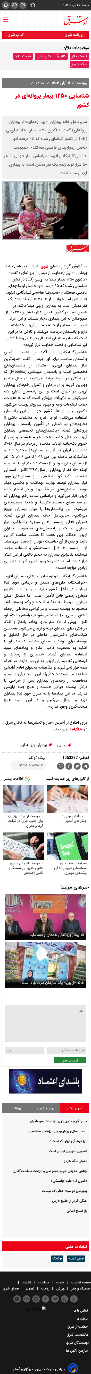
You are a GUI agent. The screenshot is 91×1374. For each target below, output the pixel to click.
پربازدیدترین (45, 1108)
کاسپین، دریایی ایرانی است (68, 1151)
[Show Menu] (5, 17)
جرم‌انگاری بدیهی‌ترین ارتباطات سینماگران (58, 1121)
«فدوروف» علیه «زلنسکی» (69, 1181)
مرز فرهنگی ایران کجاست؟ (68, 1141)
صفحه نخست (80, 1282)
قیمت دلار (79, 56)
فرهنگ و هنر (80, 1288)
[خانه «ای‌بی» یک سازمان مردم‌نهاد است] (45, 965)
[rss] (74, 1299)
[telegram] (85, 767)
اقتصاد (26, 1282)
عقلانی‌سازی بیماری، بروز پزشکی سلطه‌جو (58, 1131)
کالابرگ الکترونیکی (51, 56)
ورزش (60, 1288)
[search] (6, 5)
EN (23, 5)
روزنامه (81, 83)
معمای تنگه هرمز (75, 1161)
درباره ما (83, 1318)
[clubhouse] (26, 1299)
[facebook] (69, 767)
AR (14, 5)
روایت (45, 1288)
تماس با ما (81, 1310)
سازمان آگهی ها (77, 1350)
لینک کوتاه (37, 758)
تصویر (30, 1288)
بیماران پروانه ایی (34, 745)
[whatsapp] (60, 766)
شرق (45, 266)
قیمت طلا (23, 56)
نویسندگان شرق (77, 1342)
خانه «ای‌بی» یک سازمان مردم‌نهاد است (53, 983)
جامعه (60, 1282)
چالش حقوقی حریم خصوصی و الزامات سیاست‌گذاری (49, 1171)
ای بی (62, 745)
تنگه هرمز (79, 64)
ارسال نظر (70, 1060)
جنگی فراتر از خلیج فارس (69, 1201)
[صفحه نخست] (31, 5)
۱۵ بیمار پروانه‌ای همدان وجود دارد (57, 935)
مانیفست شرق (78, 1334)
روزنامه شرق (74, 35)
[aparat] (36, 1299)
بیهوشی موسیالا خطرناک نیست (64, 1191)
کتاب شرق (16, 35)
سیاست (43, 1282)
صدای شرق (11, 1288)
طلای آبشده (76, 1258)
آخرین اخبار (74, 1108)
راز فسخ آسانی (76, 1210)
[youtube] (17, 1299)
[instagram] (64, 1299)
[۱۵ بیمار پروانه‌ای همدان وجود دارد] (45, 917)
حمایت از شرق (78, 1326)
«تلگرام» (75, 729)
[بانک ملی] (45, 1092)
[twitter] (77, 767)
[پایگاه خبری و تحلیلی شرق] (75, 20)
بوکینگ (57, 1258)
